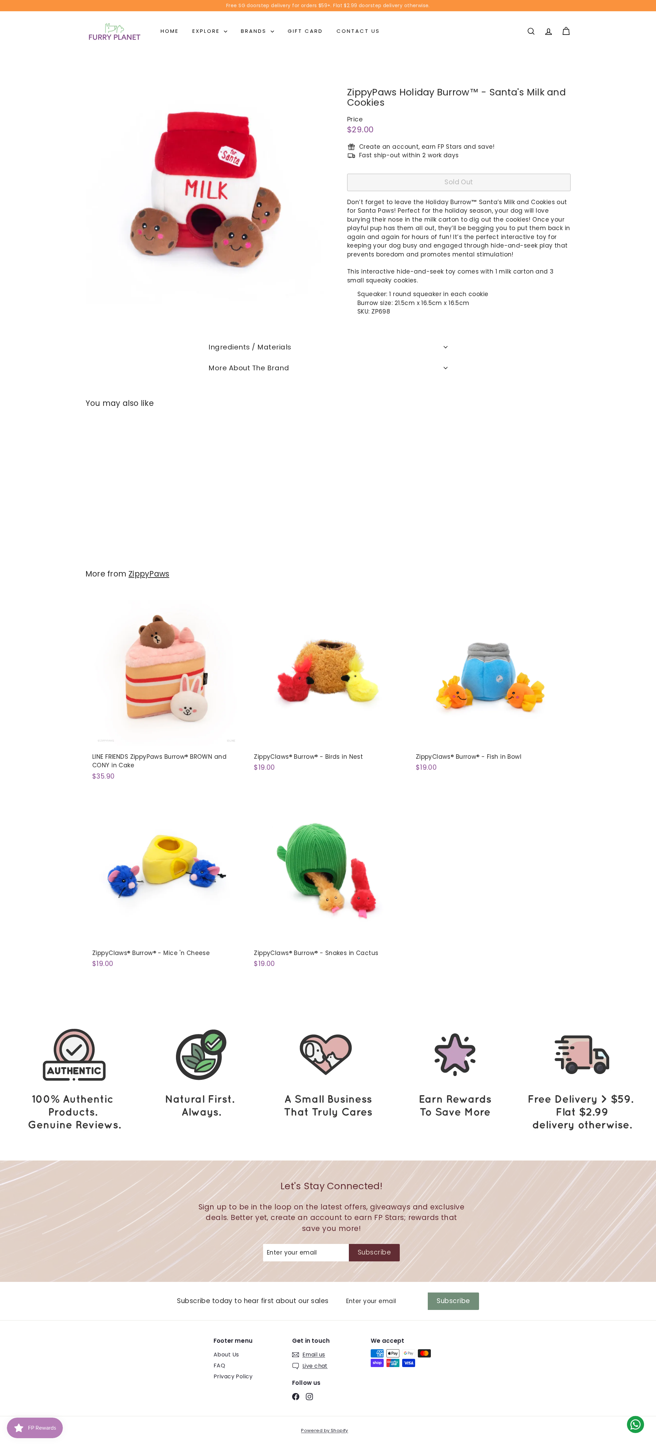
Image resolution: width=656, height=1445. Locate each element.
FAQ (219, 1365)
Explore (207, 31)
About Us (226, 1354)
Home (170, 31)
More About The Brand (248, 368)
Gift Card (305, 31)
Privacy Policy (233, 1376)
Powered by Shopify (324, 1430)
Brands (255, 31)
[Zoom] (205, 188)
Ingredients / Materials (249, 347)
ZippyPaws (148, 573)
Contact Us (358, 31)
